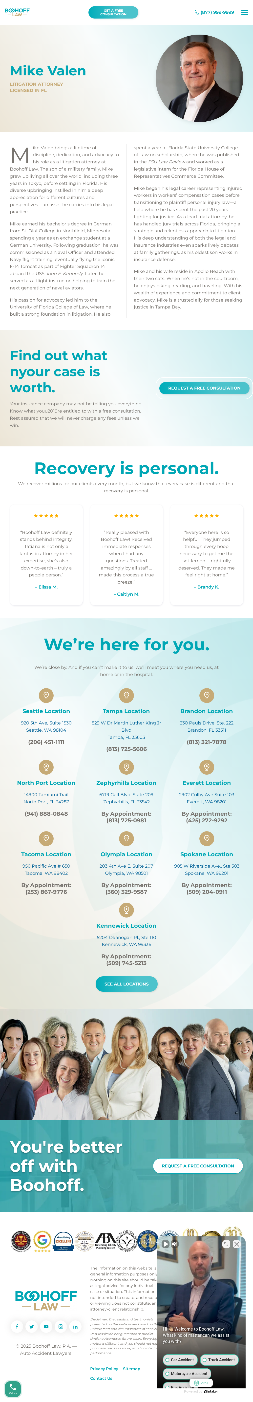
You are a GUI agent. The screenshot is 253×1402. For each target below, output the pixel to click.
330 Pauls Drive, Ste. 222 (206, 723)
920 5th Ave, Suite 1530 (46, 723)
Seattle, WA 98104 (46, 730)
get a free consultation (113, 12)
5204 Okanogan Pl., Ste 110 (126, 937)
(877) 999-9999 (217, 12)
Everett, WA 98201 (207, 802)
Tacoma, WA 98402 (46, 873)
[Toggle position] (226, 1244)
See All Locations (127, 984)
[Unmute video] (165, 1244)
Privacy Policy (104, 1368)
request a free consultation (198, 1165)
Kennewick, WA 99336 (126, 944)
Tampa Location (126, 711)
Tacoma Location (46, 854)
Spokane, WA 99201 (207, 873)
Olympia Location (126, 854)
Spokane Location (206, 854)
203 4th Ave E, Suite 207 (126, 866)
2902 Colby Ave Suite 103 (206, 794)
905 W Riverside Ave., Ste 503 (206, 866)
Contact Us (101, 1378)
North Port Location (46, 782)
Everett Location (207, 782)
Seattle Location (46, 711)
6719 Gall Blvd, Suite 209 (126, 794)
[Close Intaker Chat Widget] (237, 1244)
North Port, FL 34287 (46, 802)
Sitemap (131, 1368)
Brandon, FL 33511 (206, 730)
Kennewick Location (126, 925)
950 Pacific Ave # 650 (46, 866)
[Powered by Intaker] (211, 1391)
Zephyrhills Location (126, 782)
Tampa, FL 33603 (126, 737)
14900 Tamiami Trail (46, 794)
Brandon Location (206, 711)
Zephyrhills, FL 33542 (126, 802)
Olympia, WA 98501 (126, 873)
